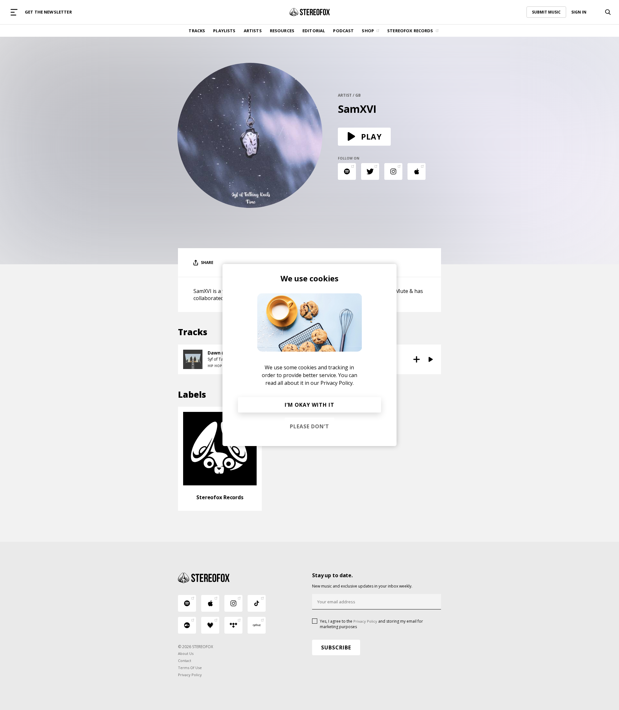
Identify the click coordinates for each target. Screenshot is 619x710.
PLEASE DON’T (309, 426)
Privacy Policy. (337, 382)
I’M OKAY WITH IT (309, 404)
